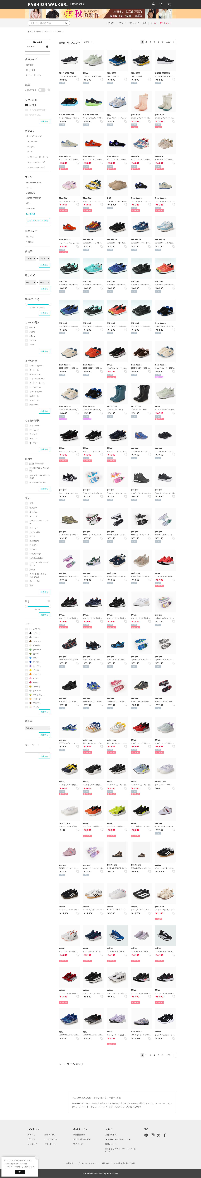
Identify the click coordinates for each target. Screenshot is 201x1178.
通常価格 (30, 64)
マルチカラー (39, 694)
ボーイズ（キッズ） (44, 31)
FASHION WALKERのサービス (117, 1139)
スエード (33, 516)
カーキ (36, 653)
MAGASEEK (78, 4)
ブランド (31, 1139)
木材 (31, 585)
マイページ (78, 1144)
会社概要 (69, 1163)
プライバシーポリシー (87, 1163)
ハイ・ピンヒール (37, 378)
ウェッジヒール (36, 391)
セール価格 (30, 69)
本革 (31, 503)
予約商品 (30, 242)
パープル (37, 666)
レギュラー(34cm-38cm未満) (39, 476)
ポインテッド (35, 425)
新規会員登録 (79, 1134)
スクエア (33, 438)
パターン (37, 699)
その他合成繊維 (36, 558)
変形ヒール (34, 404)
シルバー (37, 690)
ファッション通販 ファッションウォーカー (48, 4)
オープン (33, 442)
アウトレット (50, 1144)
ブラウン (37, 641)
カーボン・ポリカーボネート (39, 564)
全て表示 (32, 105)
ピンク (36, 678)
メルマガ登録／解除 (81, 1139)
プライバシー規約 (13, 1166)
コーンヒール (35, 387)
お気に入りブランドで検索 (37, 220)
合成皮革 (33, 507)
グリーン (37, 649)
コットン (33, 527)
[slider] (26, 304)
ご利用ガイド (110, 1134)
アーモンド (34, 429)
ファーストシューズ (36, 167)
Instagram (153, 1135)
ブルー (36, 657)
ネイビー (37, 662)
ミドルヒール (35, 374)
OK (19, 1172)
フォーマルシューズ (36, 162)
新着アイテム (50, 1134)
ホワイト (37, 629)
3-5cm (32, 331)
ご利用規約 (104, 1163)
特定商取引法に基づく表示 (124, 1163)
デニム (32, 536)
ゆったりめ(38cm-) (37, 482)
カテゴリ (31, 1134)
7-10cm (32, 340)
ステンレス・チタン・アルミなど (39, 575)
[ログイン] (153, 4)
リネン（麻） (35, 532)
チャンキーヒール (37, 383)
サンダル (31, 146)
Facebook (165, 1135)
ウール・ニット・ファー (39, 522)
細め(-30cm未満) (36, 463)
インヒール (34, 400)
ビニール (33, 549)
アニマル (37, 703)
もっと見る (30, 213)
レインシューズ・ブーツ (37, 157)
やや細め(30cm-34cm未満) (39, 469)
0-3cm (32, 327)
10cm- (32, 344)
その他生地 (34, 540)
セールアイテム (51, 1139)
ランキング (32, 1144)
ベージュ (37, 645)
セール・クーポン (33, 75)
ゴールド (37, 686)
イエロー (37, 670)
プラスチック (35, 553)
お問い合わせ (110, 1144)
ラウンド (33, 434)
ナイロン (33, 545)
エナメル (33, 512)
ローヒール (34, 370)
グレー (36, 637)
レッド (36, 682)
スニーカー (32, 141)
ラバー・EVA (34, 581)
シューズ (59, 31)
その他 (36, 707)
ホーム (30, 31)
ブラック (37, 633)
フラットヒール (36, 365)
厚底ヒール (34, 396)
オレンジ (37, 674)
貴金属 (32, 569)
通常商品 (30, 236)
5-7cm (32, 336)
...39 (168, 41)
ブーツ (30, 151)
